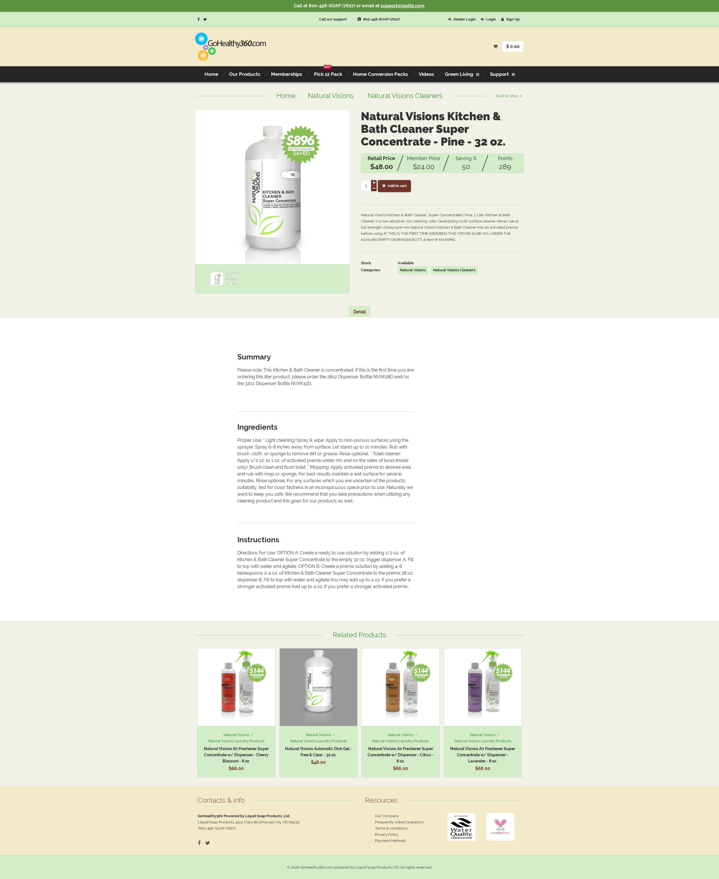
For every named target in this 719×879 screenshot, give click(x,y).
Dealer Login (464, 19)
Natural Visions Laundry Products (236, 741)
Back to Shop (507, 96)
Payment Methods (390, 841)
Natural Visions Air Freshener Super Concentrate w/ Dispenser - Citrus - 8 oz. (401, 754)
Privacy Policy (387, 834)
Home (285, 96)
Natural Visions (331, 96)
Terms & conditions (391, 828)
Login (490, 19)
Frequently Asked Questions (399, 822)
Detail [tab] (359, 312)
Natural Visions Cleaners (405, 96)
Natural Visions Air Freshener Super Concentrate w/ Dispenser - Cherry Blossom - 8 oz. (236, 754)
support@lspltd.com (402, 5)
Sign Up (512, 19)
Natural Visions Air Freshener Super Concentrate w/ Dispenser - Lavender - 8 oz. (482, 754)
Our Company (387, 816)
